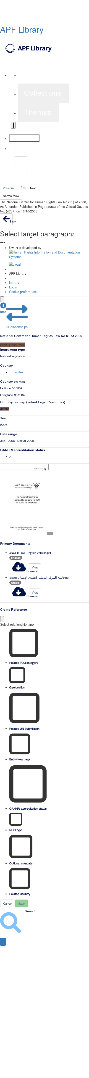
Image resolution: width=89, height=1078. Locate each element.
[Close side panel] (2, 299)
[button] (3, 308)
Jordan (18, 372)
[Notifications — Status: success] (13, 125)
